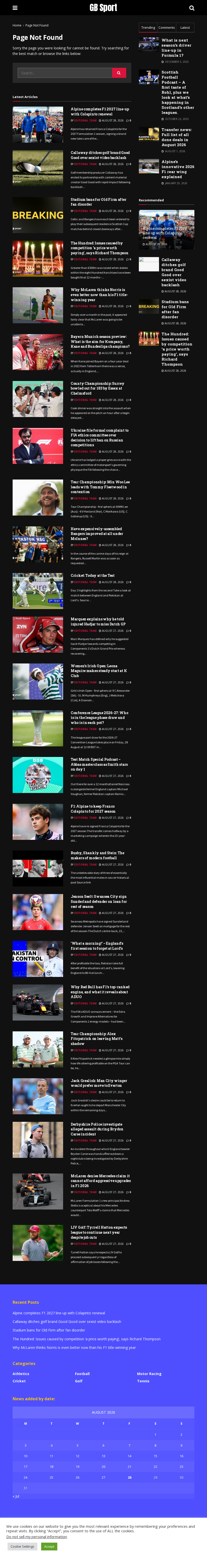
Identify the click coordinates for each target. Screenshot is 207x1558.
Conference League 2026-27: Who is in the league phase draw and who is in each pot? (99, 717)
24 (25, 1477)
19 (77, 1466)
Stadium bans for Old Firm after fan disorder (175, 309)
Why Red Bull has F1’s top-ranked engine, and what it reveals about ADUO (100, 991)
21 (129, 1466)
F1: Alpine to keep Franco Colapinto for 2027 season (93, 809)
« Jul (16, 1496)
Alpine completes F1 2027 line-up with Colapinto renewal (100, 111)
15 (155, 1456)
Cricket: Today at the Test (93, 575)
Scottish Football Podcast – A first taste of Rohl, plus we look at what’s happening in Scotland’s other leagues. (178, 92)
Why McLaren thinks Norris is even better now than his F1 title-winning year (99, 294)
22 (155, 1466)
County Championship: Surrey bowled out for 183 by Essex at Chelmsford (97, 388)
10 (25, 1456)
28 (129, 1477)
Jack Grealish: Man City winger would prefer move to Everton (99, 1083)
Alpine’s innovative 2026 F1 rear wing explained (178, 169)
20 (103, 1466)
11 (51, 1456)
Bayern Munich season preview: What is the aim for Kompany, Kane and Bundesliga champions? (100, 341)
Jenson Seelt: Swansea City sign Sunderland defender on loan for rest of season (99, 901)
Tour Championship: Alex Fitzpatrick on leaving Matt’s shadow (96, 1038)
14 (129, 1456)
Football (82, 1373)
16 (181, 1456)
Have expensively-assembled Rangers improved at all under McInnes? (97, 533)
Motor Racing (149, 1373)
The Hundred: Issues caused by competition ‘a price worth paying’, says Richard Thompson (99, 248)
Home (17, 25)
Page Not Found (36, 25)
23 (181, 1466)
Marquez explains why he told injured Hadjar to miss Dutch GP (98, 621)
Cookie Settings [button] (22, 1546)
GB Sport (103, 7)
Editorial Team (85, 120)
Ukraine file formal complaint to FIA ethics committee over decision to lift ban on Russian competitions (99, 438)
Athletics (21, 1373)
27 (103, 1477)
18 (51, 1466)
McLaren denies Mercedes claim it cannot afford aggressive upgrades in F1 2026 (101, 1180)
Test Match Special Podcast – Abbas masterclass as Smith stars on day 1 (99, 764)
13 (103, 1456)
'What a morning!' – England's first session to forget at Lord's (97, 946)
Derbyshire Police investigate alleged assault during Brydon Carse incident (97, 1129)
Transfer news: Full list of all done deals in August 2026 (177, 137)
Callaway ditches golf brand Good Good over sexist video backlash (100, 155)
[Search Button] (119, 73)
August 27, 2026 (112, 630)
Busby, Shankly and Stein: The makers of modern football (97, 855)
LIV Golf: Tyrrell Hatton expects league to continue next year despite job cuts (99, 1232)
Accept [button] (49, 1546)
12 (77, 1456)
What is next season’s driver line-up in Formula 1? (176, 48)
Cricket (19, 1381)
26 (77, 1477)
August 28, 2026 (112, 120)
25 (51, 1477)
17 (25, 1466)
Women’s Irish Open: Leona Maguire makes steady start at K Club (99, 670)
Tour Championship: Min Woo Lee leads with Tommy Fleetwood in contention (100, 487)
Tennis (143, 1381)
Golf (79, 1381)
